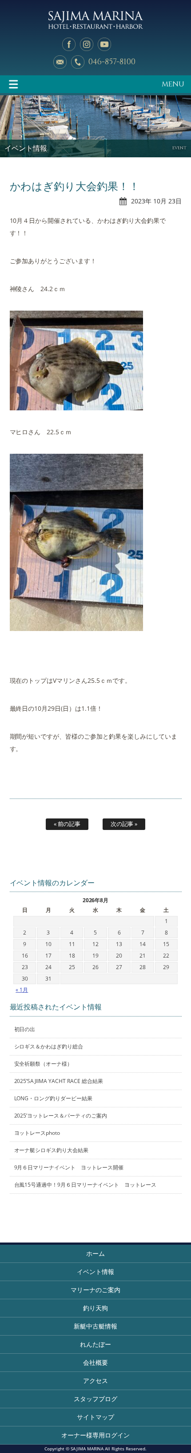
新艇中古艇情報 (95, 1326)
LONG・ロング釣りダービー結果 (53, 1098)
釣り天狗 (95, 1308)
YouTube (104, 44)
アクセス (95, 1380)
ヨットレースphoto (37, 1133)
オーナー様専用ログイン (95, 1435)
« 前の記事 (67, 824)
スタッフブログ (95, 1399)
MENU (173, 84)
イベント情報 (95, 1271)
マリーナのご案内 (95, 1289)
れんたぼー (95, 1344)
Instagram (87, 44)
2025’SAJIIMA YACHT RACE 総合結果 (58, 1081)
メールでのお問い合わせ (60, 62)
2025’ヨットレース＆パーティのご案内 (60, 1115)
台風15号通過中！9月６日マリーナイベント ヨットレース (85, 1184)
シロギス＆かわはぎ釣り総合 (49, 1046)
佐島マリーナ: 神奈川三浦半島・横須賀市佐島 (95, 20)
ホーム (95, 1253)
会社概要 (95, 1362)
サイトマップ (95, 1417)
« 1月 (22, 989)
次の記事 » (124, 824)
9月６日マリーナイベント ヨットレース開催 (69, 1167)
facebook (69, 44)
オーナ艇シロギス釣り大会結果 (51, 1150)
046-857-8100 (111, 61)
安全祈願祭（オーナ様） (43, 1063)
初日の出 (25, 1029)
